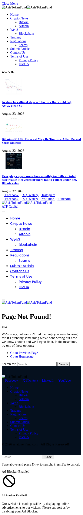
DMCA (24, 64)
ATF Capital (10, 206)
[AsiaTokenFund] (27, 202)
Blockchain (26, 33)
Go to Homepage (21, 356)
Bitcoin (24, 22)
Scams (23, 45)
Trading (15, 37)
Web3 (14, 30)
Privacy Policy (28, 60)
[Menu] (3, 211)
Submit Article (20, 49)
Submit (48, 457)
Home (14, 14)
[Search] (3, 295)
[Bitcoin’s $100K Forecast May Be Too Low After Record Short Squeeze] (14, 131)
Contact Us (17, 52)
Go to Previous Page (24, 353)
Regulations (18, 41)
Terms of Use (19, 56)
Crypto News (19, 18)
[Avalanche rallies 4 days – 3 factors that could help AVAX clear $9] (14, 94)
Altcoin (24, 26)
